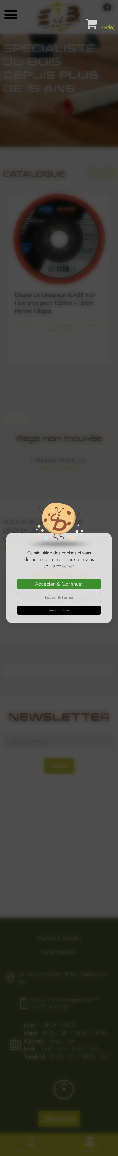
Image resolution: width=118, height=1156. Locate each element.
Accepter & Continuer (59, 584)
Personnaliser (59, 610)
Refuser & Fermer (59, 597)
